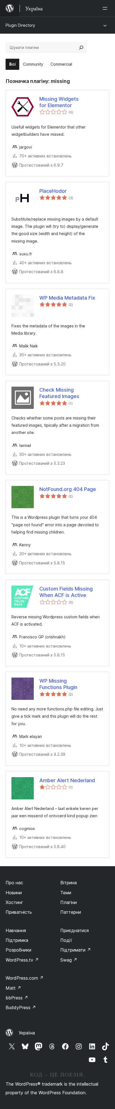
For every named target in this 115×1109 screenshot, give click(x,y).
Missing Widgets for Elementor (59, 102)
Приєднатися (74, 930)
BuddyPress (21, 1007)
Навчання (16, 930)
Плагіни (68, 902)
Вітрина (68, 882)
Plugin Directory (20, 25)
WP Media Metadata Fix (67, 298)
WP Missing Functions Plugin (58, 684)
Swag (68, 960)
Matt (13, 988)
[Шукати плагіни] (81, 47)
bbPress (17, 998)
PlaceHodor (53, 191)
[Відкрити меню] (106, 8)
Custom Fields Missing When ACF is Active (66, 592)
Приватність (19, 912)
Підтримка (17, 940)
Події (66, 940)
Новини (14, 892)
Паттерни (70, 912)
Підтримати (75, 950)
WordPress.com (25, 978)
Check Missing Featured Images (59, 393)
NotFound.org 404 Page (67, 489)
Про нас (14, 882)
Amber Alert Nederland (67, 780)
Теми (65, 892)
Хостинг (14, 902)
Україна (27, 1033)
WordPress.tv (22, 960)
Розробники (18, 950)
